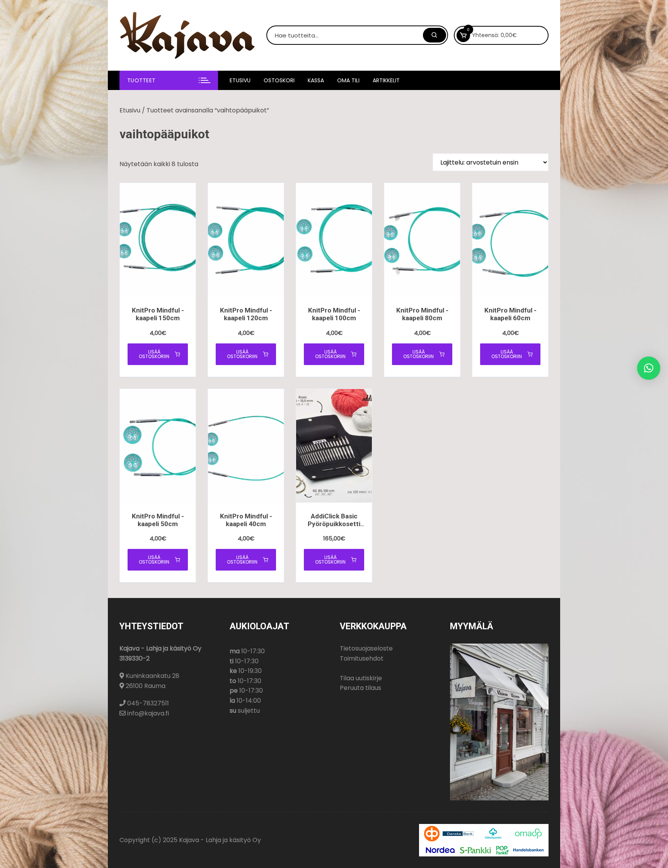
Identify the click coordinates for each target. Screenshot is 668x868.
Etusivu (240, 80)
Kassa (316, 80)
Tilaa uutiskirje (361, 678)
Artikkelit (386, 80)
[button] (648, 368)
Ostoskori (279, 80)
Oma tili (348, 80)
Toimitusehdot (361, 658)
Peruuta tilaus (360, 687)
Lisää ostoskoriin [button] (154, 354)
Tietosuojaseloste (366, 648)
